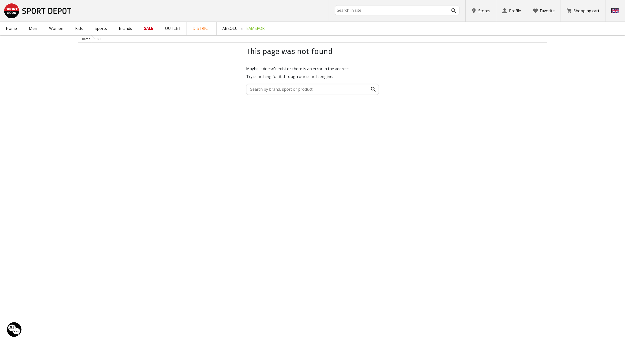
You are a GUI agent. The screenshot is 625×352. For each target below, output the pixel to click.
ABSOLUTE (244, 28)
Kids (79, 28)
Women (56, 28)
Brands (125, 28)
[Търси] (453, 10)
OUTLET (173, 28)
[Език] (615, 11)
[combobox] (397, 10)
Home (11, 28)
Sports (101, 28)
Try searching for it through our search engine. (289, 76)
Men (33, 28)
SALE (148, 28)
